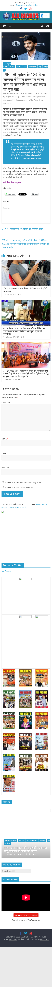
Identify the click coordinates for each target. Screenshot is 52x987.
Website (5, 467)
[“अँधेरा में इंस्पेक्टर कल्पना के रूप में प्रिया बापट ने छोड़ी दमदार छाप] (26, 261)
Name (5, 438)
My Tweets (6, 571)
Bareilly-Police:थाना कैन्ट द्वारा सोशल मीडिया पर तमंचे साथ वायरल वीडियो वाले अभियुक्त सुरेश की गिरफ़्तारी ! (24, 331)
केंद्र (40, 67)
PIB (25, 67)
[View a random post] (47, 26)
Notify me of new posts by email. (19, 487)
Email (5, 453)
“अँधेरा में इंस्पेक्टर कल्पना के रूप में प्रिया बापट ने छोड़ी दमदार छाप (25, 290)
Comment (6, 402)
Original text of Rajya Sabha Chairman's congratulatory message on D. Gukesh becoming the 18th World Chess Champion (24, 100)
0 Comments (42, 93)
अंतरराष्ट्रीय (32, 67)
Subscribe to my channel (27, 915)
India (19, 67)
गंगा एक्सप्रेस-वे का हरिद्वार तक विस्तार (28, 5)
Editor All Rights (29, 93)
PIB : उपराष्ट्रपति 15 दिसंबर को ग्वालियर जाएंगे (22, 228)
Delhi (12, 67)
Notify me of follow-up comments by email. (23, 482)
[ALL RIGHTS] (4, 26)
